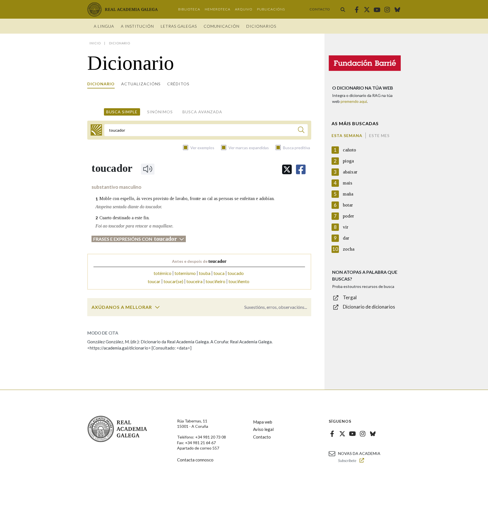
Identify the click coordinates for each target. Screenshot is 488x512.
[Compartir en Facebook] (301, 169)
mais (347, 183)
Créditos (178, 83)
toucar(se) (173, 281)
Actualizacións (141, 83)
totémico (162, 273)
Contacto (320, 9)
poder (348, 216)
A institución (137, 26)
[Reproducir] (147, 169)
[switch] (157, 307)
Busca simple (122, 111)
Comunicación (221, 26)
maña (348, 194)
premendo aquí (354, 101)
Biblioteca (189, 9)
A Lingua (104, 26)
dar (346, 238)
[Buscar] (343, 9)
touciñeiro (215, 281)
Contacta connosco (195, 459)
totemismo (185, 273)
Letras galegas (179, 26)
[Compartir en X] (287, 169)
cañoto (349, 150)
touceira (194, 281)
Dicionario (101, 83)
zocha (348, 249)
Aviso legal (263, 429)
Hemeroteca (217, 9)
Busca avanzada (202, 111)
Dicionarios (261, 26)
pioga (348, 161)
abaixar (350, 172)
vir (345, 227)
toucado (236, 273)
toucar (154, 281)
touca (219, 273)
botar (348, 205)
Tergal (350, 297)
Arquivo (243, 9)
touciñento (238, 281)
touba (204, 273)
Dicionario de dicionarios (369, 307)
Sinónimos (160, 111)
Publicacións (271, 9)
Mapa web (262, 421)
